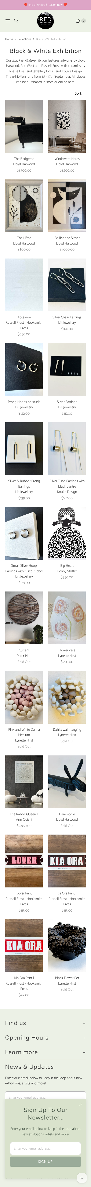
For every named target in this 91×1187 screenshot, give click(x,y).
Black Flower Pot (67, 978)
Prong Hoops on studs (24, 402)
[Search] (16, 21)
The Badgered (24, 159)
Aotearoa (24, 317)
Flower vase (67, 650)
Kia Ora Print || (67, 893)
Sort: (77, 93)
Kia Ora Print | (24, 978)
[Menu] (7, 21)
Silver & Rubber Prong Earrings (24, 484)
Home (9, 39)
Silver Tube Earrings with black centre (67, 484)
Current (24, 650)
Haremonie (67, 814)
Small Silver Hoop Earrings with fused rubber (24, 568)
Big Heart (67, 566)
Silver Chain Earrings (66, 317)
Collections (24, 39)
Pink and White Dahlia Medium (24, 732)
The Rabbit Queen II (24, 814)
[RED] (45, 20)
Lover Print (24, 893)
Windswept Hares (67, 159)
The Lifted (24, 238)
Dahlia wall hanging (67, 730)
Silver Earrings (67, 402)
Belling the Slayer (67, 238)
